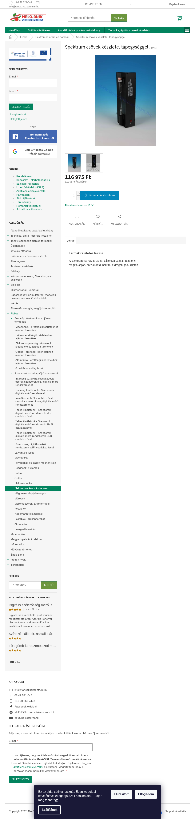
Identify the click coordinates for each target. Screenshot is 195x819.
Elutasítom (121, 794)
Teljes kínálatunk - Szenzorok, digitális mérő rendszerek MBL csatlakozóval (33, 413)
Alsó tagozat (18, 261)
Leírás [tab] (70, 240)
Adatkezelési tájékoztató (31, 190)
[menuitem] (14, 30)
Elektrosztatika (23, 483)
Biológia (15, 284)
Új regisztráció (17, 114)
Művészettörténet (21, 549)
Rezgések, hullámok (26, 467)
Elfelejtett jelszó (18, 118)
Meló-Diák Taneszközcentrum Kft (34, 712)
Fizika (14, 313)
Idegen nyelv (18, 559)
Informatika (17, 544)
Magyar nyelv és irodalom (26, 539)
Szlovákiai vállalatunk (29, 209)
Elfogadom (146, 794)
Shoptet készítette (175, 811)
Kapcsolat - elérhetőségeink (33, 179)
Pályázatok (23, 194)
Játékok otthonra (21, 250)
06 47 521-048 (23, 695)
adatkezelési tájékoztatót (28, 766)
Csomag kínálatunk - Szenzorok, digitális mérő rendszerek (35, 391)
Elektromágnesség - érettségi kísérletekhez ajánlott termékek (34, 345)
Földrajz (15, 271)
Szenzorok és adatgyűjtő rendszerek (36, 373)
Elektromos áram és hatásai (31, 488)
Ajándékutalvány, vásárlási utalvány (32, 230)
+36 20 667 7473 (24, 701)
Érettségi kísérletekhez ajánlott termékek (32, 320)
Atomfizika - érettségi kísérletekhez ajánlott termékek (36, 361)
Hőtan (18, 472)
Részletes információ (77, 205)
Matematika (18, 534)
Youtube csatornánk (26, 717)
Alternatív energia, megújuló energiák (33, 308)
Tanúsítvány (23, 201)
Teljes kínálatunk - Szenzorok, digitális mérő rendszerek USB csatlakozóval (33, 436)
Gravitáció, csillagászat (29, 368)
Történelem (18, 564)
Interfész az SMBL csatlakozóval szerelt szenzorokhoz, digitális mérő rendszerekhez (36, 382)
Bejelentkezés (21, 107)
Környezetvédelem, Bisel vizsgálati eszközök (31, 278)
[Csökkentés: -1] (78, 197)
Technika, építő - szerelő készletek (31, 235)
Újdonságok (18, 245)
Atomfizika (20, 524)
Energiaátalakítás (24, 529)
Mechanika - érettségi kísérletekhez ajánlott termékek (36, 328)
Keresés (119, 18)
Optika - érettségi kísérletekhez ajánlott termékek (34, 353)
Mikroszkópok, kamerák (25, 289)
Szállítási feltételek (27, 183)
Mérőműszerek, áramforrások (32, 503)
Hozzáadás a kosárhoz (102, 195)
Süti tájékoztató (25, 198)
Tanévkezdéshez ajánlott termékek (31, 240)
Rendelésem (93, 4)
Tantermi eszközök (22, 266)
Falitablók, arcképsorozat (29, 518)
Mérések (19, 498)
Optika (18, 478)
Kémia (14, 303)
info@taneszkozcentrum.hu (30, 689)
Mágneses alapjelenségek (30, 493)
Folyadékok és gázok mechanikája (35, 462)
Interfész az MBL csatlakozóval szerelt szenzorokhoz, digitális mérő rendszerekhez (36, 401)
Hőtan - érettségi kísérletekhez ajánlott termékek (33, 337)
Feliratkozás (20, 779)
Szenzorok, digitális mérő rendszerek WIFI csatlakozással (34, 446)
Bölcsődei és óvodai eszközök (29, 256)
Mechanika (21, 457)
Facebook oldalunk (25, 706)
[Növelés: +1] (78, 193)
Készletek (20, 508)
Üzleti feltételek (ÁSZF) (30, 187)
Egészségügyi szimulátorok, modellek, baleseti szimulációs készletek (34, 296)
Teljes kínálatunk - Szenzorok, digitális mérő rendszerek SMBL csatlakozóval (34, 424)
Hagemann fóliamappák (28, 513)
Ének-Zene (17, 554)
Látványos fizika (24, 452)
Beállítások (50, 809)
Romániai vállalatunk (28, 205)
